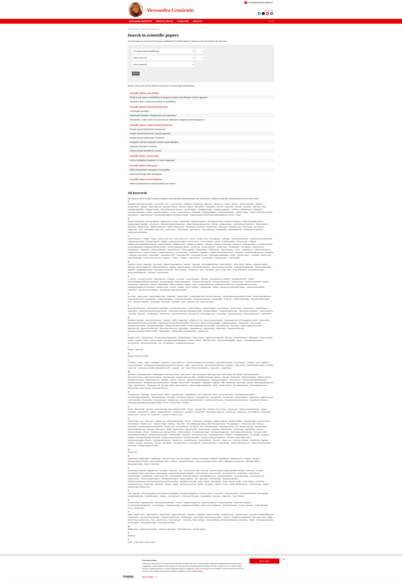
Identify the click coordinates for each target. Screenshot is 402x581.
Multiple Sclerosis (225, 385)
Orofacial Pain (178, 412)
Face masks (132, 296)
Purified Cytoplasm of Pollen (148, 446)
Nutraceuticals (175, 403)
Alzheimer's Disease (170, 207)
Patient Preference (264, 421)
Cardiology (226, 239)
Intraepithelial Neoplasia (253, 340)
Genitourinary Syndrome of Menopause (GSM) (185, 311)
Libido (187, 365)
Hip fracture (195, 323)
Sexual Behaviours (229, 473)
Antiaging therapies (205, 209)
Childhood (252, 241)
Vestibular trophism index (170, 517)
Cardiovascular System (136, 241)
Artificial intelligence (209, 212)
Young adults (138, 542)
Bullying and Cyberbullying (137, 232)
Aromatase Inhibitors (161, 212)
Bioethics (215, 224)
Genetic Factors (236, 308)
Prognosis (131, 443)
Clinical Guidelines (188, 250)
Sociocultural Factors (135, 484)
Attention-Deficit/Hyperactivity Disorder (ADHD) (171, 215)
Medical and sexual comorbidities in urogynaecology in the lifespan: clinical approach (169, 97)
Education (204, 279)
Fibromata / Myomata (141, 302)
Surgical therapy (255, 484)
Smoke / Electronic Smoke (232, 481)
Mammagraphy (168, 377)
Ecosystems (180, 279)
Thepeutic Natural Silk (248, 493)
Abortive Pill (159, 204)
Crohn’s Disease (194, 258)
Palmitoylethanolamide (175, 421)
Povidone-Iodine (175, 435)
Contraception (154, 255)
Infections (228, 338)
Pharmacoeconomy (246, 427)
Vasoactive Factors (241, 514)
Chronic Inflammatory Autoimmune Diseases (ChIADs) (147, 247)
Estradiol (180, 287)
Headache (166, 320)
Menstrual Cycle (235, 380)
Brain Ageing (149, 230)
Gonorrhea (141, 314)
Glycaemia (132, 314)
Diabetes (249, 264)
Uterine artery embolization (211, 505)
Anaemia (220, 207)
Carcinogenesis (215, 239)
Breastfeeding (221, 230)
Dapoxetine (148, 264)
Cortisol (232, 255)
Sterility (200, 484)
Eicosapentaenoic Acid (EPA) (220, 279)
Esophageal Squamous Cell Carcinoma (141, 287)
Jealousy (131, 349)
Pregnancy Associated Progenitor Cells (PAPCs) (144, 437)
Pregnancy (265, 435)
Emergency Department (221, 282)
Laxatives (250, 362)
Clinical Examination (158, 250)
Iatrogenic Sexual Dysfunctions (165, 338)
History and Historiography (210, 323)
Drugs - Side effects (239, 270)
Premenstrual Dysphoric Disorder (139, 440)
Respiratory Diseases (186, 461)
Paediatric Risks (133, 421)
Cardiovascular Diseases (239, 239)
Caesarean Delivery (135, 239)
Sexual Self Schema (257, 476)
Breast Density (183, 230)
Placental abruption (135, 432)
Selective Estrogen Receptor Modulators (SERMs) (227, 470)
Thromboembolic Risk (135, 496)
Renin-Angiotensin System (159, 461)
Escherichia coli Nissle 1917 (224, 284)
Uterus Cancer (139, 508)
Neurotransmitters (241, 397)
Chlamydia (208, 244)
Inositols (130, 340)
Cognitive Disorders (135, 252)
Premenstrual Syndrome (162, 440)
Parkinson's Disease (220, 421)
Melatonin (165, 380)
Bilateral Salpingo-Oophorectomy (198, 224)
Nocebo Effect (147, 400)
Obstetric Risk (139, 409)
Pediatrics (171, 424)
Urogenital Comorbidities (190, 505)
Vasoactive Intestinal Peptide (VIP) (262, 514)
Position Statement (184, 432)
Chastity (217, 241)
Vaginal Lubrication (179, 514)
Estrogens (195, 287)
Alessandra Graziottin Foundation (260, 2)
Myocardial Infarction (160, 388)
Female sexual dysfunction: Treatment (147, 138)
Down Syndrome (181, 270)
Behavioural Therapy (215, 221)
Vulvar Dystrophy (175, 520)
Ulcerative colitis (133, 503)
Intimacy (240, 340)
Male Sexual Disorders (252, 374)
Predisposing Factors (241, 435)
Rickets (146, 464)
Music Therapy (145, 388)
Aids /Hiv (234, 204)
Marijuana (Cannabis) (205, 377)
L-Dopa (139, 362)
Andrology (256, 207)
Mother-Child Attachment (179, 385)
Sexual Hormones (134, 476)
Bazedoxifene (185, 221)
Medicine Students (264, 377)
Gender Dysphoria (194, 308)
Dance (139, 264)
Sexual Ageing (162, 473)
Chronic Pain (195, 247)
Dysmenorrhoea (162, 272)
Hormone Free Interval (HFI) (175, 326)
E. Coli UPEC (132, 279)
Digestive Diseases (184, 267)
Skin (196, 479)
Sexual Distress (254, 473)
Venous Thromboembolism (149, 517)
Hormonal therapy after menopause (146, 174)
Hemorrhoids (264, 320)
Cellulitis (164, 241)
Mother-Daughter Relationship (200, 385)
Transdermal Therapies (190, 496)
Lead (257, 362)
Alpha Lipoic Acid (155, 207)
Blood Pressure (212, 227)
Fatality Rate (171, 296)
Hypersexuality (209, 328)
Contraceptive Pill (183, 255)
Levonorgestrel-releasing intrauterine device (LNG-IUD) (163, 365)
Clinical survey (214, 250)
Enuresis (153, 284)
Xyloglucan (131, 536)
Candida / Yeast (202, 239)
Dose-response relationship (163, 270)
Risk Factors (155, 464)
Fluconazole (166, 302)
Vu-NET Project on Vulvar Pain (138, 520)
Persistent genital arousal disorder (150, 427)
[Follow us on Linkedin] (271, 13)
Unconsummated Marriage (164, 503)
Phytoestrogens (226, 429)
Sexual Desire (242, 473)
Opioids (263, 409)
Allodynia (144, 207)
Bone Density (247, 227)
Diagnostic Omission (261, 264)
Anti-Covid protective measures (171, 209)
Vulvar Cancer (162, 520)
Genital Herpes (248, 308)
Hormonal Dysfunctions (155, 326)
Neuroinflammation (159, 397)
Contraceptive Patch (168, 255)
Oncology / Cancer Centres (217, 409)
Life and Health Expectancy (215, 365)
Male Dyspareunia (214, 374)
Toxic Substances (174, 496)
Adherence (208, 204)
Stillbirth (218, 484)
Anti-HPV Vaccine (190, 209)
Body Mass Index (235, 227)
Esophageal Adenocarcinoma (246, 284)
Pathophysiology (250, 421)
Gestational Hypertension (228, 311)
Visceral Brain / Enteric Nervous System (208, 517)
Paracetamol (197, 421)
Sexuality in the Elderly (170, 479)
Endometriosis (133, 284)
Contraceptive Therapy (199, 255)
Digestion (173, 267)
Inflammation (253, 338)
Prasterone (186, 435)
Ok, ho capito (264, 561)
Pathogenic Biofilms (235, 421)
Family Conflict (142, 296)
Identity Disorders (184, 338)
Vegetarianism (134, 517)
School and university (191, 470)
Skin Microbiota (215, 479)
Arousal (173, 212)
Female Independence (165, 299)
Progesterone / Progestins (259, 440)
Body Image (223, 227)
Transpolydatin (205, 496)
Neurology (171, 397)
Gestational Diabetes (210, 311)
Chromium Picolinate (265, 244)
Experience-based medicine (148, 290)
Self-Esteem (250, 470)
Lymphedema (226, 368)
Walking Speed (133, 529)
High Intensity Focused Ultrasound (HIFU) (142, 323)
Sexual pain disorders (139, 111)
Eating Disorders (160, 279)
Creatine (175, 258)
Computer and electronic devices (221, 252)
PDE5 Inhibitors (133, 424)
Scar (180, 470)
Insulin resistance (156, 340)
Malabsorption (158, 374)
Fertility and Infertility (241, 299)
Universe (179, 503)
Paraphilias (207, 421)
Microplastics (196, 383)
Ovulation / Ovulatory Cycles (172, 415)
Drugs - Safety (226, 270)
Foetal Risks (176, 302)
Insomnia (138, 340)
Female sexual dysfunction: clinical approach (150, 133)
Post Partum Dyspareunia (220, 432)
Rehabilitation (224, 459)
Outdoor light (265, 412)
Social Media (259, 481)
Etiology (215, 287)
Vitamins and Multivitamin (241, 517)
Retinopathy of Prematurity (234, 461)
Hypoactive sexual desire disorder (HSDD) (142, 331)
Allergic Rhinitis (133, 207)
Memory (173, 380)
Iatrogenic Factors (134, 338)
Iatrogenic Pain (147, 338)
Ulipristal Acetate (147, 503)
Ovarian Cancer (133, 415)
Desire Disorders (226, 264)
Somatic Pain (148, 484)
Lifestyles (229, 365)
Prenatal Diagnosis (190, 440)
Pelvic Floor (181, 424)
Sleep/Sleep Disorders (230, 479)
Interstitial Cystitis (209, 340)
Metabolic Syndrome (135, 383)
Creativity (183, 258)
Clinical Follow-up (174, 250)
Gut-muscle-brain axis (179, 314)
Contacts (197, 21)
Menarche (181, 380)
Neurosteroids (228, 397)
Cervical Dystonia (207, 241)
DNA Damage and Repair (201, 267)
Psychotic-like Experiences (240, 443)
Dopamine (131, 270)
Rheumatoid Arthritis (135, 464)
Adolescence (218, 204)
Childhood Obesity (164, 244)
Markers (218, 377)
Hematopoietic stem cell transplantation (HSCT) (241, 320)
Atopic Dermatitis (146, 215)
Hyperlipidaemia (196, 328)
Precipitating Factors (216, 435)
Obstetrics (149, 409)
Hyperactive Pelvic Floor (149, 328)
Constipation (269, 252)
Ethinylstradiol (205, 287)
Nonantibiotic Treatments (259, 400)
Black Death (132, 227)
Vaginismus (201, 514)
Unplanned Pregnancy (192, 503)
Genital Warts (132, 311)
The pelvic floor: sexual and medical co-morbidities (153, 101)
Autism (238, 215)
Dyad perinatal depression (137, 272)
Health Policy (183, 320)
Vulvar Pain (187, 520)
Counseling (255, 255)
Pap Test (188, 421)
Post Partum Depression (200, 432)
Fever (130, 302)
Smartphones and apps (188, 481)
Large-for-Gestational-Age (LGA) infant (200, 362)
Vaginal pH (191, 514)
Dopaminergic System (144, 270)
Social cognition (248, 481)
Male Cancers (186, 374)
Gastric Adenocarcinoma (136, 308)
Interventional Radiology (226, 340)
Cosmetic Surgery (243, 255)
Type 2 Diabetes (238, 496)
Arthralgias (196, 212)
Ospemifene (189, 412)
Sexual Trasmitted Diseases (150, 479)
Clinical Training (227, 250)
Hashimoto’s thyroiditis (136, 320)
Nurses (165, 403)
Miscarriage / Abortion (245, 383)
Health (174, 320)
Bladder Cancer (143, 227)
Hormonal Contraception (136, 326)
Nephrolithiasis (190, 394)
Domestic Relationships (263, 267)
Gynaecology (221, 314)
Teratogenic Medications (189, 493)
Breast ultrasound (208, 230)
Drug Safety (209, 270)
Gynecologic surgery (235, 314)
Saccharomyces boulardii (137, 470)
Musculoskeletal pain (240, 385)
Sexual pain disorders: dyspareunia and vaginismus (153, 115)
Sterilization (209, 484)
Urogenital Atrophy (173, 505)
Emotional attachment (253, 282)
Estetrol (173, 287)
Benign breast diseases (233, 221)
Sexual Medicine (175, 476)
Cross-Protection (207, 258)
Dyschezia (151, 272)
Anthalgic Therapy (152, 209)
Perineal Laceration (248, 424)
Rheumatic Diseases (253, 461)
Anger (264, 207)
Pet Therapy (194, 427)
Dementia (187, 264)
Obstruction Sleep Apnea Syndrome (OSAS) (170, 409)
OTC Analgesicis (253, 412)
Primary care (227, 440)
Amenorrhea (199, 207)
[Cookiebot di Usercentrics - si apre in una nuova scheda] (128, 576)
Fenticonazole (217, 299)
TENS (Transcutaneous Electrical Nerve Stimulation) (160, 493)
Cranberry (166, 258)
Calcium (154, 239)
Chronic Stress (222, 247)
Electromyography (166, 282)
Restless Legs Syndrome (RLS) (206, 461)
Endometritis (144, 284)
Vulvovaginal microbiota (166, 523)
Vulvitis (251, 520)
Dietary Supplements (143, 267)
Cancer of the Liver (181, 239)
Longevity (175, 368)
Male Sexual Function (135, 377)
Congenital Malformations (254, 252)
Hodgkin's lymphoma (229, 323)
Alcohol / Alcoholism (246, 204)
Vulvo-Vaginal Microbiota (265, 520)
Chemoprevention (228, 241)
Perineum (260, 424)
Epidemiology (163, 284)
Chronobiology (234, 247)
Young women (150, 542)
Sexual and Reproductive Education (181, 473)
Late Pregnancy (239, 362)
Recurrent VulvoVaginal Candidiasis (204, 459)
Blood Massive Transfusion (195, 227)
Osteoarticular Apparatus (215, 412)
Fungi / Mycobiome (207, 302)
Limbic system (240, 365)
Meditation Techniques (136, 380)
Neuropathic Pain (202, 397)
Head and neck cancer (154, 320)
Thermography (262, 493)
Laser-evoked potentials (224, 362)
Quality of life (132, 452)
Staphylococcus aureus (188, 484)
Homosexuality (256, 323)
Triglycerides (226, 496)
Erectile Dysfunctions (205, 284)
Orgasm (153, 412)
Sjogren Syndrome (186, 479)
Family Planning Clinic (157, 296)
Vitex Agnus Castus (259, 517)
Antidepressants (246, 209)
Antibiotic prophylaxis (221, 209)
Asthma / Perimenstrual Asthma (261, 212)
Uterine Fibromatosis (229, 505)
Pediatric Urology (160, 424)
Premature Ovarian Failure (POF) (238, 437)
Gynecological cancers (252, 314)
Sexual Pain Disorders (190, 476)
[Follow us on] (267, 13)
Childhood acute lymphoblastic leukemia (142, 244)
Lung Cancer (215, 368)
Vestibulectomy (186, 517)
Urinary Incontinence (209, 503)
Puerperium (132, 446)
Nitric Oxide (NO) (135, 400)
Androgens (247, 207)
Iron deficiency (168, 343)
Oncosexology (233, 409)
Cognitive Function (150, 252)
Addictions (188, 204)
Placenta (260, 429)
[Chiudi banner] (284, 559)
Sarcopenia (163, 470)
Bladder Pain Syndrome (176, 227)
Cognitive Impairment (166, 252)
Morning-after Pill (153, 385)
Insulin (146, 340)
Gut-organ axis (194, 314)
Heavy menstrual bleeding (213, 320)
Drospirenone (193, 270)
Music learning (133, 388)
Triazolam (216, 496)
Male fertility (227, 374)
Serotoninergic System (136, 473)
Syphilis (266, 484)
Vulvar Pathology (199, 520)
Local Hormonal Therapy (255, 365)
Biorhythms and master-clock (244, 224)
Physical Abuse (178, 429)
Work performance (184, 529)
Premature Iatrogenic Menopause (213, 437)
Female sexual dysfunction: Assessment (147, 129)
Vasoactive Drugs (227, 514)
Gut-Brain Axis (165, 314)
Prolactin (139, 443)
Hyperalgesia (183, 328)
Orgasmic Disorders (164, 412)
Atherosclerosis (133, 215)
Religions (248, 459)
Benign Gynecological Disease (253, 221)
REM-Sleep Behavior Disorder (138, 461)
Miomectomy (230, 383)
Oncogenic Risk (200, 409)
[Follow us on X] (263, 13)
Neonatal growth (177, 394)
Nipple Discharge (267, 397)
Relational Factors (237, 459)
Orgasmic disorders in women (143, 146)
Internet (198, 340)
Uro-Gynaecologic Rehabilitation (139, 505)
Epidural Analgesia (176, 284)
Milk (222, 383)
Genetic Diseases (223, 308)
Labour (146, 362)
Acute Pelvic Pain (176, 204)
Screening (204, 470)
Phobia (169, 429)
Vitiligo (270, 517)
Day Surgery (157, 264)
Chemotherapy (242, 241)
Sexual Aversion (215, 473)
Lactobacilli (155, 362)
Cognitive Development (262, 250)
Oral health (132, 412)
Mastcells (225, 377)
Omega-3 (190, 409)
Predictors (228, 435)
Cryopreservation (221, 258)
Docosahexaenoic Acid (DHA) (222, 267)
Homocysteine (244, 323)
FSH (197, 302)
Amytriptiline (210, 207)
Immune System (198, 338)
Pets (201, 427)
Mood (131, 385)
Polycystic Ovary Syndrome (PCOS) (163, 432)
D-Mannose (132, 264)
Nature (167, 394)
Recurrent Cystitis (169, 459)
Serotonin (259, 470)
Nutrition (185, 403)
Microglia (174, 383)
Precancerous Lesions (199, 435)
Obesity (130, 409)
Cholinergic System (249, 244)
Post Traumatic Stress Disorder (241, 432)
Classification (144, 250)
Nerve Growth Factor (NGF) (207, 394)
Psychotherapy (224, 443)
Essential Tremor (162, 287)
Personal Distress (182, 427)
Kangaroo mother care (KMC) (138, 356)
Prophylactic (148, 443)
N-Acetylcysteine (133, 394)
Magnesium (132, 374)
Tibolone (163, 496)
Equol (195, 284)
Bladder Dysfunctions (158, 227)
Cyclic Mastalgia (234, 258)
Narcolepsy (145, 394)
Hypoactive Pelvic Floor (236, 328)
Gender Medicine (209, 308)
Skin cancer (204, 479)
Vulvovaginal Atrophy (148, 523)
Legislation (265, 362)
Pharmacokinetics (261, 427)
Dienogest (131, 267)
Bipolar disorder (262, 224)
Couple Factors (266, 255)
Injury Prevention (266, 338)
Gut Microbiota (152, 314)
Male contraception (199, 374)
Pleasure (146, 432)
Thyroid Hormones (151, 496)
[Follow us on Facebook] (259, 13)
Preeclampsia (255, 435)
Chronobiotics (246, 247)
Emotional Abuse (237, 282)
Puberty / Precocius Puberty (261, 443)
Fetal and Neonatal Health (260, 299)
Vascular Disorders (213, 514)
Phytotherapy (238, 429)
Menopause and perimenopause (198, 380)
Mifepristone (206, 383)
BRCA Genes (160, 230)
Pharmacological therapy (136, 429)
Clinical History (201, 250)
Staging (175, 484)
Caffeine (146, 239)
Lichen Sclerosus (197, 365)
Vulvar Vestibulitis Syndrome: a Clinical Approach (152, 160)
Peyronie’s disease (211, 427)
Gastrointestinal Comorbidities (157, 308)
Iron (159, 343)
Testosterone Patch (231, 493)
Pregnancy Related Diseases (172, 437)
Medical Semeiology (249, 377)
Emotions (266, 282)
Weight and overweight (148, 529)
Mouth (215, 385)
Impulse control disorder (215, 338)
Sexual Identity (147, 476)
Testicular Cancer (205, 493)
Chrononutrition (258, 247)
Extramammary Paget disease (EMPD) (173, 290)
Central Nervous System (177, 241)
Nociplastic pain (173, 400)
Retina (220, 461)
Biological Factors (226, 224)
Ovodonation (155, 415)
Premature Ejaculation (191, 437)
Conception (239, 252)
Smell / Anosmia (203, 481)
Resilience (174, 461)
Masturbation (235, 377)
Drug (201, 270)
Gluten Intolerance (266, 311)
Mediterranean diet (153, 380)
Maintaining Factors (145, 374)
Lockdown (269, 365)
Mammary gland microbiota (186, 377)
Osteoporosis (241, 412)
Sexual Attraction (202, 473)
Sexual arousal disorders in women (146, 150)
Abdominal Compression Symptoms (140, 204)
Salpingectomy (152, 470)
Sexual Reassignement (208, 476)
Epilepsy (188, 284)
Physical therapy (204, 429)
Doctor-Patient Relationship (243, 267)
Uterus (130, 508)
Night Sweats (254, 397)
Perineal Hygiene (233, 424)
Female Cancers (182, 296)
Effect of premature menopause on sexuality (150, 169)
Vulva (153, 520)
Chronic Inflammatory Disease (178, 247)
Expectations (132, 290)
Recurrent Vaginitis (183, 459)
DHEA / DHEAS (239, 264)
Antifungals (258, 209)
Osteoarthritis (200, 412)
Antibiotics (235, 209)
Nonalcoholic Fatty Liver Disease (236, 400)
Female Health (150, 299)
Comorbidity (193, 252)
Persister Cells (169, 427)
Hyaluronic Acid (133, 328)
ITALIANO (271, 21)
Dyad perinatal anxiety (256, 270)
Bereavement (154, 224)
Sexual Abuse (150, 473)
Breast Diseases (195, 230)
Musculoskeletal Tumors (258, 385)
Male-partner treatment (153, 377)
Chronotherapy (133, 250)
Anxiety (149, 212)
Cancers (192, 239)
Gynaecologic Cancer (208, 314)
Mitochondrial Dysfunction (264, 383)
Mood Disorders (140, 385)
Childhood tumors (179, 244)
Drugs (217, 270)
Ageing (227, 204)
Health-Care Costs (196, 320)
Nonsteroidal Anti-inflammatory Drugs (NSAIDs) (145, 403)
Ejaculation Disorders (239, 279)
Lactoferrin (165, 362)
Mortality (165, 385)
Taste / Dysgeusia (134, 493)
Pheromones (160, 429)
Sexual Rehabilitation (225, 476)
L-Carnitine (132, 362)
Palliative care (161, 421)
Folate (184, 302)
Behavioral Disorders (198, 221)
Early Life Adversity (145, 279)
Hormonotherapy (223, 326)
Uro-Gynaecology (158, 505)
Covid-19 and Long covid (152, 258)
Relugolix (256, 459)
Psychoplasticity (195, 443)
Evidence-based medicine (256, 287)
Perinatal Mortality (218, 424)
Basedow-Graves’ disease (169, 221)
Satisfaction (173, 470)
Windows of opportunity (167, 529)
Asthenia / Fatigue (242, 212)
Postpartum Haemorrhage (158, 435)
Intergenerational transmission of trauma (179, 340)
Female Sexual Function (202, 299)
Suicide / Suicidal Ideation (238, 484)
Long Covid (133, 368)
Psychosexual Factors (209, 443)
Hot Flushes (235, 326)
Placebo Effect (250, 429)
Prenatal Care (177, 440)
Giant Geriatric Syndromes (248, 311)
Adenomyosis (198, 204)
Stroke (225, 484)
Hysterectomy (203, 331)
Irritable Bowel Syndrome (185, 343)
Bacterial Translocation (136, 221)
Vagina (130, 514)
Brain (141, 230)
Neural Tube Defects (226, 394)
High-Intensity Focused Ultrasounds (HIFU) (174, 323)
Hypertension (221, 328)
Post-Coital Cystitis (260, 432)
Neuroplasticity (216, 397)
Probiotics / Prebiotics (240, 440)
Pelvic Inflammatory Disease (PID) (198, 424)
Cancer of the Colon (165, 239)
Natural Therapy (157, 394)
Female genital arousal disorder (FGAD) (237, 296)
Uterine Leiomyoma (246, 505)
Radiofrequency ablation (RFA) (138, 459)
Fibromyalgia (155, 302)
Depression (196, 264)
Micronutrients (184, 383)
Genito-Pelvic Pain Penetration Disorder (153, 311)
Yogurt (130, 542)
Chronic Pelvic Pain (208, 247)
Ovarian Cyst (145, 415)
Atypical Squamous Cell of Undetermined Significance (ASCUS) (212, 215)
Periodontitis (132, 427)
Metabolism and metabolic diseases (156, 383)
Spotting (168, 484)
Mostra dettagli (147, 577)
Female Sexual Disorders (183, 299)
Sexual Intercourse (161, 476)
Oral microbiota (143, 412)
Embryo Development (183, 282)
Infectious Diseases (240, 338)
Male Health (237, 374)
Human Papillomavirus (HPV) (251, 326)
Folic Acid (190, 302)
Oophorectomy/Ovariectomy (249, 409)
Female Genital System (136, 299)
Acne (167, 204)
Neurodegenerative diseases (245, 394)
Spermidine (159, 484)
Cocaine (237, 250)
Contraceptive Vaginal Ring (218, 255)
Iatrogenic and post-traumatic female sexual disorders (154, 142)
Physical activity (191, 429)
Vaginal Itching (165, 514)
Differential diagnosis (160, 267)
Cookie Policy (197, 571)
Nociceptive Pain (160, 400)
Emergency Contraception (201, 282)
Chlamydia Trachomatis (222, 244)
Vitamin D (226, 517)
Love (182, 368)
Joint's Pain (139, 349)
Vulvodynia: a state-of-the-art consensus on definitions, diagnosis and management (167, 119)
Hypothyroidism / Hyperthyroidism (184, 331)
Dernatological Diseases (210, 264)
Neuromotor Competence (186, 397)
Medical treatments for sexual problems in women (152, 183)
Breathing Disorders (235, 230)
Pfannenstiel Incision (226, 427)
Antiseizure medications (136, 212)
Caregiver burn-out (152, 241)
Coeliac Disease (247, 250)
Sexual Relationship (241, 476)
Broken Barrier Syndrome (253, 230)
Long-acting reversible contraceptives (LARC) (154, 368)
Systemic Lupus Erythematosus (139, 487)
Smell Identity (216, 481)
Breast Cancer (171, 230)
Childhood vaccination (195, 244)
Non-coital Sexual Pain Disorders (192, 400)
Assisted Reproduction (226, 212)
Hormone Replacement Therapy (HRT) (201, 326)
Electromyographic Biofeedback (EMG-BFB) (143, 282)
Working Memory (199, 529)
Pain (142, 421)
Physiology (215, 429)
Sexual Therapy (133, 479)
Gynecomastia (266, 314)
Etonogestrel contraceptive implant (232, 287)
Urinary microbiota (225, 503)
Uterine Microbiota (261, 505)
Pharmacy (150, 429)
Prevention (216, 440)
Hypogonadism (164, 331)
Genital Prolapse (261, 308)
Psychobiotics (167, 443)
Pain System (149, 421)
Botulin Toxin (132, 230)
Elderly (251, 279)
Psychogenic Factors (181, 443)
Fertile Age (228, 299)
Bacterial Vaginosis (152, 221)
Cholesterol (237, 244)
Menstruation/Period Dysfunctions (255, 380)
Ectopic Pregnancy (192, 279)
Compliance (204, 252)
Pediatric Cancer (146, 424)
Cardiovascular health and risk (261, 239)
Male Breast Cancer (172, 374)
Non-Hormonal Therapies (214, 400)
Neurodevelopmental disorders (139, 397)
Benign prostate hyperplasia (138, 224)
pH (237, 427)
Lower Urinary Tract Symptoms (197, 368)
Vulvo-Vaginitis (134, 523)
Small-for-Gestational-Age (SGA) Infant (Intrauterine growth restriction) (153, 481)
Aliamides (258, 204)
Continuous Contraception (138, 255)
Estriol (188, 287)
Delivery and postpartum (173, 264)
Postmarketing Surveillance (137, 435)
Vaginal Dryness (152, 514)
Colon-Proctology (181, 252)
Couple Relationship (135, 258)
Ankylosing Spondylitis (136, 209)
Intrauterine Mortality (149, 343)
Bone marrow (259, 227)
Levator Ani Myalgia (135, 365)
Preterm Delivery (205, 440)
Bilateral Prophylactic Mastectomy (173, 224)
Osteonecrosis (231, 412)
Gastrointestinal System (178, 308)
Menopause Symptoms (220, 380)
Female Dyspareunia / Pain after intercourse (205, 296)
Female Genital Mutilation (262, 296)
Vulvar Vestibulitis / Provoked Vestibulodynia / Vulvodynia (227, 520)
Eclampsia (171, 279)
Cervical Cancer (193, 241)
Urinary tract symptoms (242, 503)
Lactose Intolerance (178, 362)
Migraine (216, 383)
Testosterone (218, 493)
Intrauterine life (133, 343)
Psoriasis (158, 443)
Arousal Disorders (184, 212)
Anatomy (238, 207)
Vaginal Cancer (139, 514)
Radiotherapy (156, 459)
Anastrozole (229, 207)
